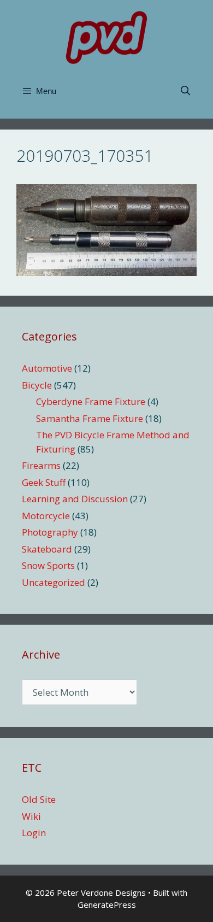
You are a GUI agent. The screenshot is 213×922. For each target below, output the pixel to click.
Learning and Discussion (75, 498)
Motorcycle (46, 515)
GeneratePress (107, 904)
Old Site (39, 799)
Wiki (31, 816)
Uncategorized (53, 582)
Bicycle (37, 385)
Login (34, 832)
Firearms (41, 465)
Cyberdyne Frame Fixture (90, 401)
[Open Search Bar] (185, 91)
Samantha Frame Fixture (89, 418)
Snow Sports (48, 565)
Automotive (47, 368)
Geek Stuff (44, 482)
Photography (50, 532)
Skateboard (47, 549)
